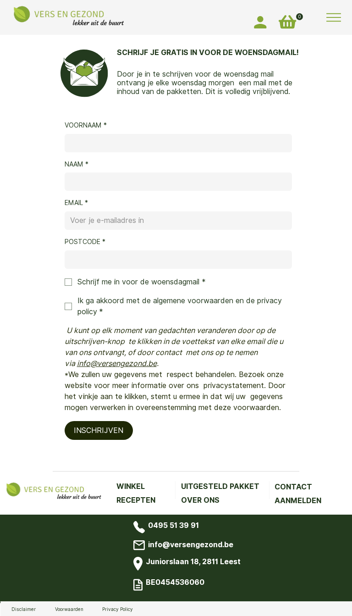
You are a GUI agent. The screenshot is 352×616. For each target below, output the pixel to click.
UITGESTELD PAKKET (220, 486)
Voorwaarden (69, 609)
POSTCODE (85, 241)
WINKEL (130, 486)
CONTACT (293, 487)
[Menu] (334, 17)
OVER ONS (200, 500)
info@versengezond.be (190, 544)
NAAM (76, 164)
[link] (299, 16)
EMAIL (76, 202)
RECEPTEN (135, 500)
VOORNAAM (86, 125)
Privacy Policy (117, 609)
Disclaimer (23, 609)
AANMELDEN (298, 500)
